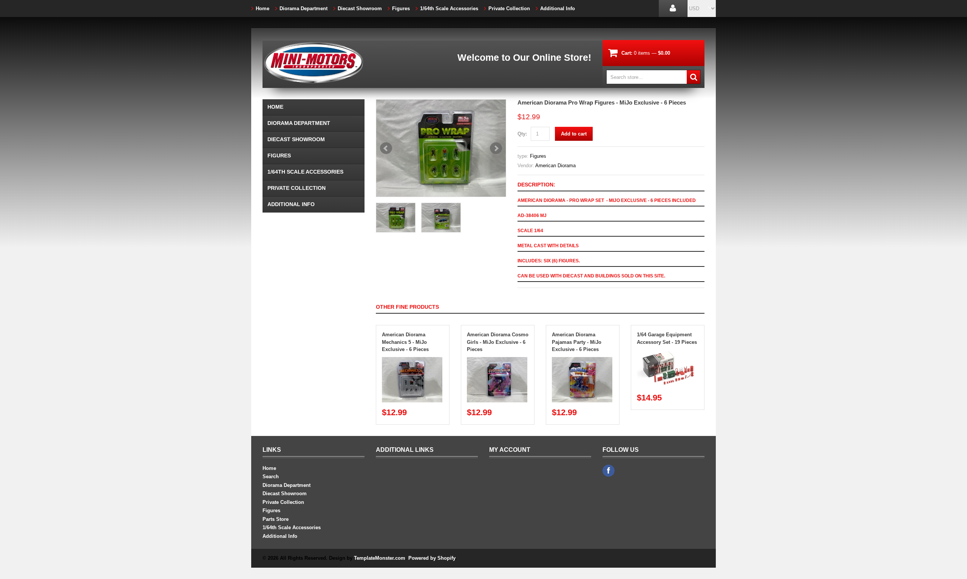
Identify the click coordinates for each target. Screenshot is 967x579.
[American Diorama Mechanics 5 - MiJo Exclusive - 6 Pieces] (412, 360)
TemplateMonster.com (379, 558)
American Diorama (555, 165)
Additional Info (557, 8)
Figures (401, 8)
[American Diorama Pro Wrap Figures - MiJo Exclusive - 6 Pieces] (441, 148)
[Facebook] (608, 471)
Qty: (522, 134)
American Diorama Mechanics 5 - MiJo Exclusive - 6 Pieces (405, 342)
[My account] (673, 8)
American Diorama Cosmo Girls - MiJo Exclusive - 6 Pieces (497, 342)
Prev (386, 148)
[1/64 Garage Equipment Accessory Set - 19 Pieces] (667, 353)
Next (496, 148)
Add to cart (574, 134)
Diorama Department (303, 8)
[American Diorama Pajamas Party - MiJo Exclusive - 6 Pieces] (582, 360)
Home (262, 8)
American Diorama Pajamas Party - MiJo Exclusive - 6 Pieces (576, 342)
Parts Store (276, 519)
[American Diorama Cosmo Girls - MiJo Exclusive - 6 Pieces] (497, 360)
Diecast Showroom (360, 8)
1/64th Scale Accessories (449, 8)
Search (271, 476)
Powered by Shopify (431, 558)
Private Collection (509, 8)
